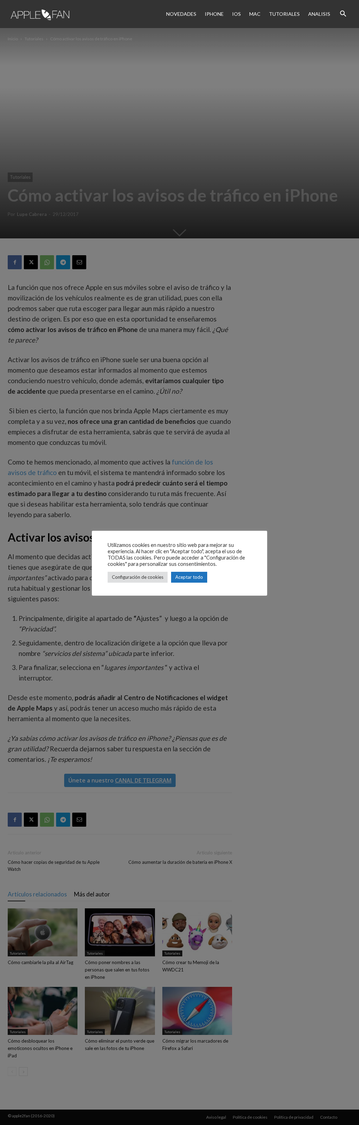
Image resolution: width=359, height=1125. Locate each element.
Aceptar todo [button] (189, 577)
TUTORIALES (284, 14)
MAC (254, 14)
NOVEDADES (181, 14)
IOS (236, 14)
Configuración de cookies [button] (137, 577)
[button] (342, 14)
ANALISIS (319, 14)
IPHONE (214, 14)
